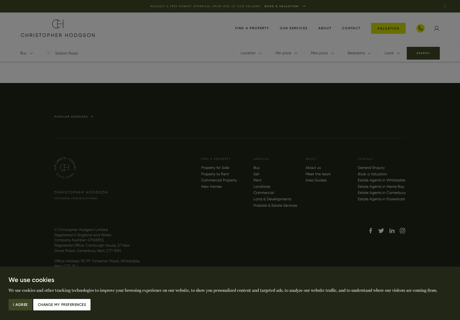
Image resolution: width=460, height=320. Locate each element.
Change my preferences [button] (62, 304)
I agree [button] (20, 304)
